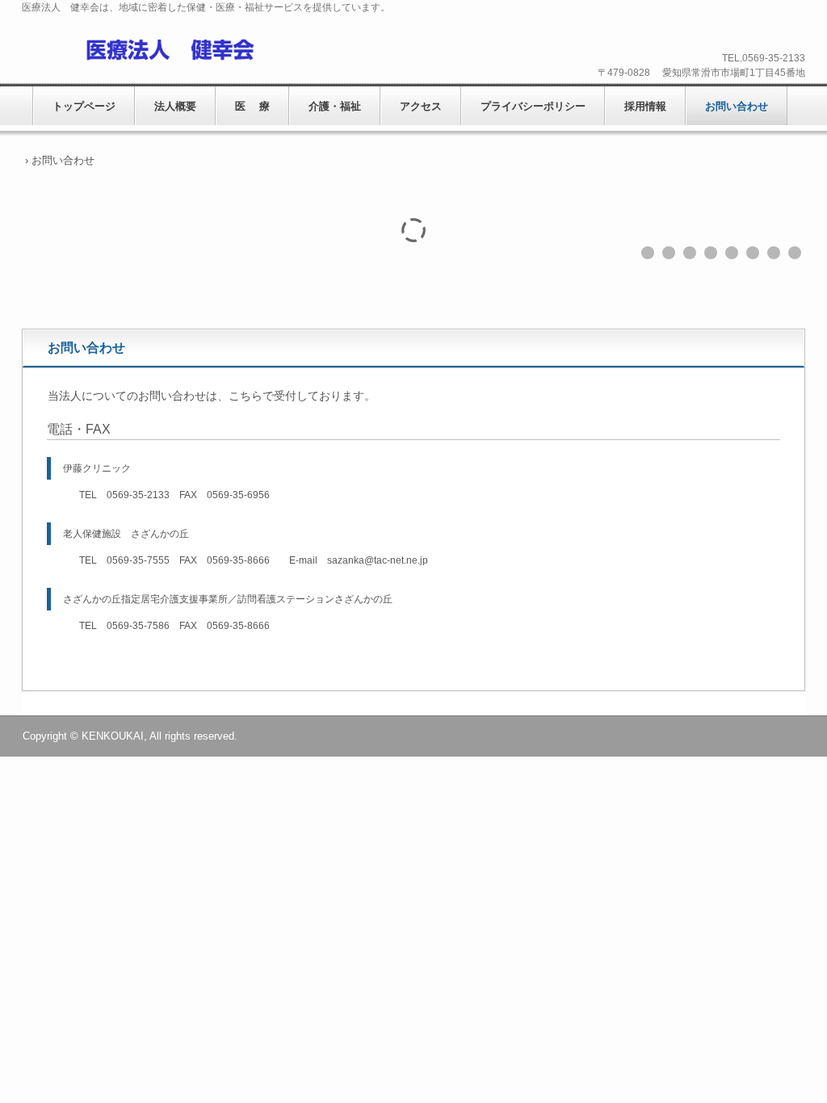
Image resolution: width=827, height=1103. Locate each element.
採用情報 (645, 106)
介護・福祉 (335, 106)
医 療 (252, 106)
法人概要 (175, 106)
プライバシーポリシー (533, 106)
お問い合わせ (736, 106)
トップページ (83, 106)
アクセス (421, 106)
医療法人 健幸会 (149, 49)
